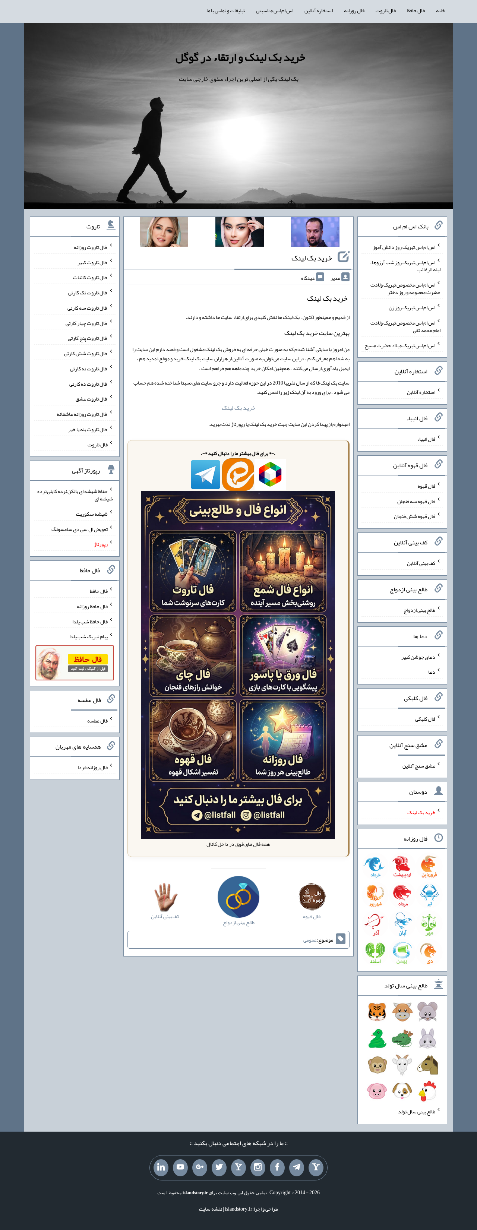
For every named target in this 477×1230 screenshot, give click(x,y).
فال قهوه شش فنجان (414, 516)
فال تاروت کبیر (93, 262)
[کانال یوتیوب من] (180, 1167)
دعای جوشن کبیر (418, 656)
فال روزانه (354, 10)
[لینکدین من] (161, 1167)
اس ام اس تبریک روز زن (412, 307)
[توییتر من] (219, 1167)
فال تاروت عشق (92, 398)
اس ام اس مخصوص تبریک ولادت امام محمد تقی (405, 326)
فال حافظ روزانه (92, 606)
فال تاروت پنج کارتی (88, 338)
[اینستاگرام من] (257, 1167)
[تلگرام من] (296, 1167)
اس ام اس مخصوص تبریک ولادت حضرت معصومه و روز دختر (405, 288)
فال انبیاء (426, 439)
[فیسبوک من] (277, 1167)
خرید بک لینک (311, 257)
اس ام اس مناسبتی (274, 10)
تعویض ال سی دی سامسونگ (79, 529)
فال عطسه (97, 720)
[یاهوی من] (316, 1167)
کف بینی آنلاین (421, 563)
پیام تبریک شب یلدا (88, 636)
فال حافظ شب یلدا (90, 621)
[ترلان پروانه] (239, 233)
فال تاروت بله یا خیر (88, 429)
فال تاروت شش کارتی (86, 353)
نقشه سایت (210, 1209)
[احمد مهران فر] (315, 233)
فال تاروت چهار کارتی (87, 322)
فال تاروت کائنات (90, 277)
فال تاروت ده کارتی (88, 383)
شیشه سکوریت (92, 514)
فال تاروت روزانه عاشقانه (82, 414)
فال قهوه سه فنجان (416, 501)
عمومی (310, 940)
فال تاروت (386, 10)
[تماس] (238, 1167)
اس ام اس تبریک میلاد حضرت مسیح (399, 345)
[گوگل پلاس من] (199, 1167)
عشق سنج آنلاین (418, 765)
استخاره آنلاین (318, 10)
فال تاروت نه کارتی (89, 368)
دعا (431, 672)
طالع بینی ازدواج (419, 610)
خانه (440, 10)
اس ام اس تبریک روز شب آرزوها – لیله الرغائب (405, 266)
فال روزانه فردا (93, 767)
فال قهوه (426, 486)
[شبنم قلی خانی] (164, 233)
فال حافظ (416, 10)
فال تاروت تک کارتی (88, 292)
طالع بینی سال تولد (416, 1111)
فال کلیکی (425, 719)
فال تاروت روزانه (91, 247)
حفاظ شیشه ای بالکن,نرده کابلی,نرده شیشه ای (75, 495)
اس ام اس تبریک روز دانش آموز (404, 247)
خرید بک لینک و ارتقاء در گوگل (240, 57)
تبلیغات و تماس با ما (225, 10)
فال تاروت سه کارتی (87, 308)
